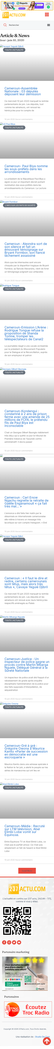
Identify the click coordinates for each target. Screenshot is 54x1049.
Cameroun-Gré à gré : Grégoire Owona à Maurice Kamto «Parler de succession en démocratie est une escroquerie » (26, 751)
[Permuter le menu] (48, 24)
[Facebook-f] (4, 942)
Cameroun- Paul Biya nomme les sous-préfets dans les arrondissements (26, 169)
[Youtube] (19, 942)
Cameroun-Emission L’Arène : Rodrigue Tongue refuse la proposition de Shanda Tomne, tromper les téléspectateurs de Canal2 (26, 333)
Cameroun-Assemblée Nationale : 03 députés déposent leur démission (22, 91)
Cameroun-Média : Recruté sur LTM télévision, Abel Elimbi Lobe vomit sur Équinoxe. (24, 830)
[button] (27, 871)
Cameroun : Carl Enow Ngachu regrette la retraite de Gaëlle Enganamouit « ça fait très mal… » (26, 502)
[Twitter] (14, 942)
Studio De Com (42, 1036)
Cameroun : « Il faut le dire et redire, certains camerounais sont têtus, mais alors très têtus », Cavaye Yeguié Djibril (26, 582)
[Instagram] (9, 942)
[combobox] (22, 25)
